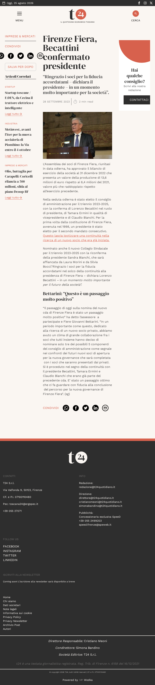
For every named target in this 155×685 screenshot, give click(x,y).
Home (6, 597)
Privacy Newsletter (15, 620)
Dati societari (11, 605)
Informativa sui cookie (17, 613)
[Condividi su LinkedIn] (30, 56)
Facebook (11, 546)
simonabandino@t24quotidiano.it (100, 505)
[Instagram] (145, 3)
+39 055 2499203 (90, 520)
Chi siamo (9, 601)
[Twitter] (151, 3)
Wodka (88, 679)
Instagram (12, 551)
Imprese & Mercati (20, 36)
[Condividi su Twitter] (20, 56)
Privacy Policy (12, 616)
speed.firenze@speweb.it (95, 524)
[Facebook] (139, 3)
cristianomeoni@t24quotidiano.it (100, 501)
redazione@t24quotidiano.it (97, 486)
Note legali (10, 609)
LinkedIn (10, 560)
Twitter (9, 555)
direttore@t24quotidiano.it (96, 497)
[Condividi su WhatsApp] (66, 408)
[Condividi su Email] (40, 56)
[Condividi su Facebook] (11, 56)
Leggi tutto (12, 113)
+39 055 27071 (12, 510)
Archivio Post (11, 624)
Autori (7, 628)
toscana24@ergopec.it (23, 503)
